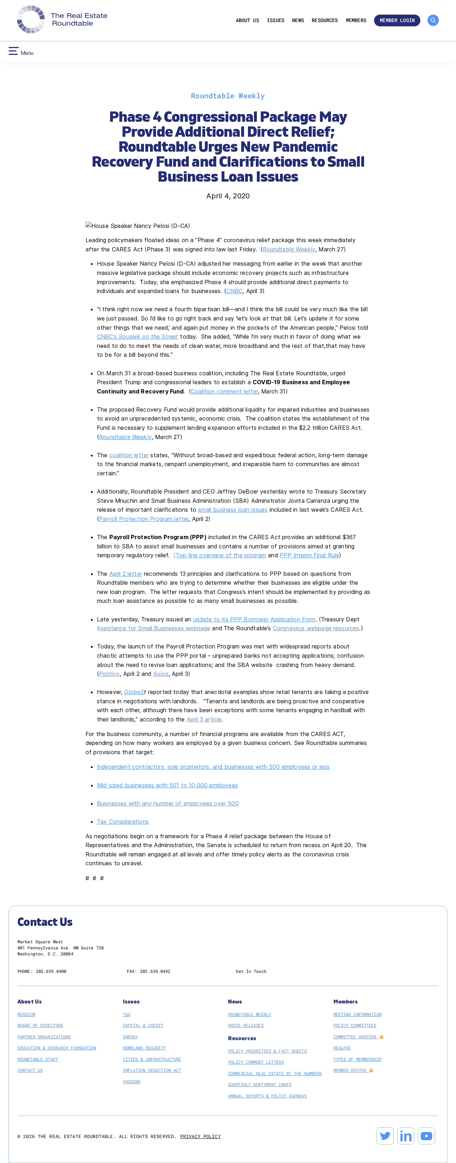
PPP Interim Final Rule (310, 555)
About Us (247, 20)
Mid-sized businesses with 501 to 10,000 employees (167, 785)
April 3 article (204, 719)
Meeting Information (357, 1014)
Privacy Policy (200, 1136)
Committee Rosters (356, 1036)
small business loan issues (233, 509)
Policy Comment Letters (256, 1062)
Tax (126, 1014)
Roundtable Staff (37, 1059)
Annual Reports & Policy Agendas (267, 1096)
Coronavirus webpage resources (316, 628)
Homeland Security (144, 1047)
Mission (26, 1014)
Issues (275, 20)
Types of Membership (357, 1059)
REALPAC (342, 1047)
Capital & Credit (143, 1025)
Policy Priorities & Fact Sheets (267, 1051)
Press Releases (246, 1025)
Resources (325, 20)
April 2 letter (125, 573)
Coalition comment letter (224, 391)
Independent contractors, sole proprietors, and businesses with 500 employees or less (213, 766)
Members (356, 20)
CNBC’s (137, 336)
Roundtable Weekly (289, 249)
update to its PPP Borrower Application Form (254, 619)
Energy (130, 1036)
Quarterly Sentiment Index (259, 1084)
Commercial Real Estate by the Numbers (275, 1073)
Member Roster (351, 1070)
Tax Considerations (123, 821)
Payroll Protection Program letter (143, 518)
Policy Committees (355, 1025)
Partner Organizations (44, 1036)
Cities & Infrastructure (152, 1059)
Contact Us (30, 1070)
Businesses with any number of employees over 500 (168, 803)
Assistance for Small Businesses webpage (153, 628)
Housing (132, 1081)
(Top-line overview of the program (219, 555)
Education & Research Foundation (56, 1047)
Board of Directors (40, 1025)
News (298, 20)
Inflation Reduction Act (152, 1070)
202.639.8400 (51, 971)
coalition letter (129, 455)
